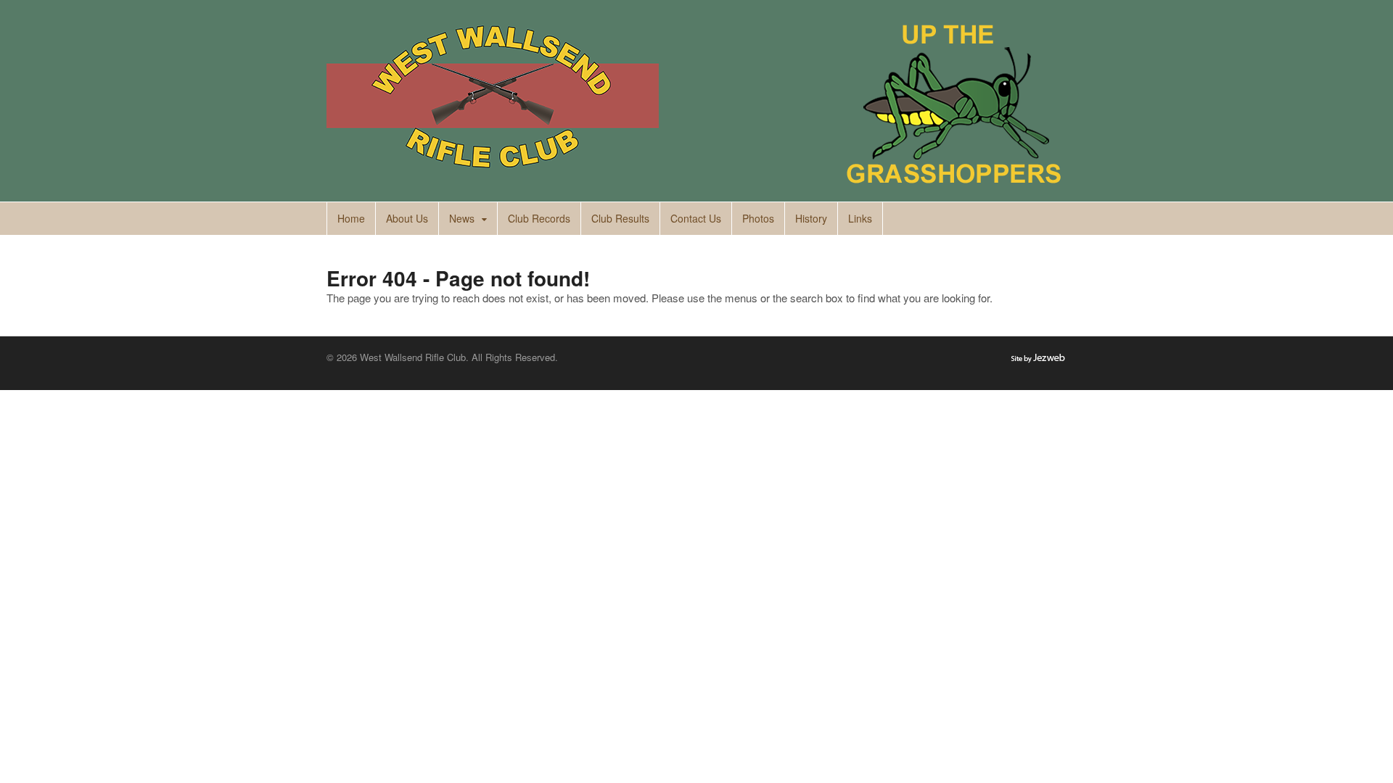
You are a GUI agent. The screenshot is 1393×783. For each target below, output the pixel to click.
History (811, 218)
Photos (758, 218)
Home (351, 218)
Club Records (539, 218)
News (461, 218)
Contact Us (695, 218)
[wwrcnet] (492, 176)
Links (860, 218)
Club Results (620, 218)
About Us (407, 218)
